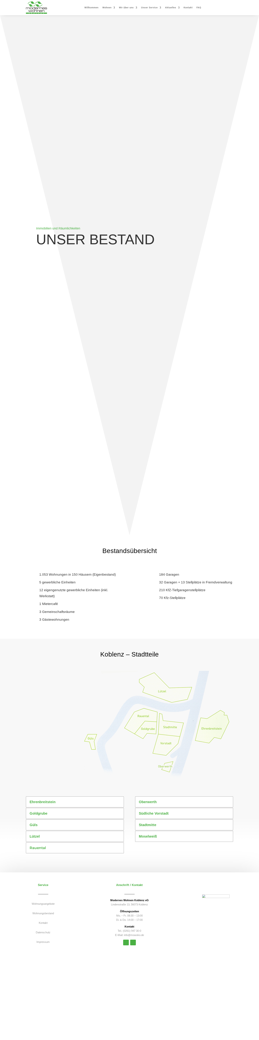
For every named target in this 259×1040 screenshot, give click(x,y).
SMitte (170, 730)
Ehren (209, 731)
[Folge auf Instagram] (126, 942)
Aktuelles (170, 7)
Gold (149, 731)
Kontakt (188, 7)
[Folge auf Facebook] (133, 942)
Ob (167, 769)
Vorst (166, 745)
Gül (90, 741)
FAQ (198, 7)
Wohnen (107, 7)
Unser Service (149, 7)
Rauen (142, 717)
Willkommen (91, 7)
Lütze (163, 692)
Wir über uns (126, 7)
